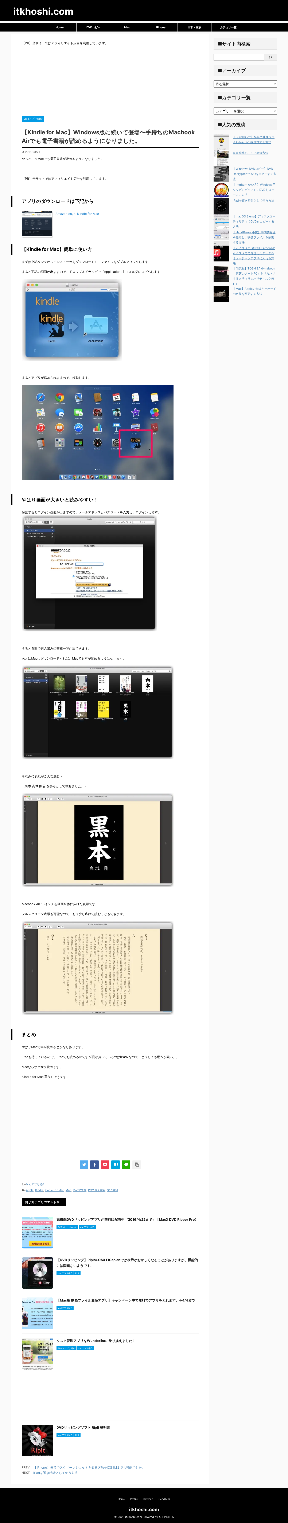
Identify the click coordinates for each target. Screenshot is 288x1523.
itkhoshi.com (43, 11)
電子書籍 (112, 1190)
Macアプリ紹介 (35, 1184)
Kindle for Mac (54, 1190)
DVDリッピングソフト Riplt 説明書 (83, 1427)
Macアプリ (79, 1190)
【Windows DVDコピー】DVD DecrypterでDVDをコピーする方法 (254, 174)
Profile (134, 1499)
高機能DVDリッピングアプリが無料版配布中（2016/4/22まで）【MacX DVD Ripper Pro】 (127, 1219)
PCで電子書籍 (96, 1190)
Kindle (39, 1190)
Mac (127, 27)
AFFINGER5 (166, 1517)
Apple (30, 1190)
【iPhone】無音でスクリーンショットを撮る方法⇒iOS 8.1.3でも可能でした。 (89, 1467)
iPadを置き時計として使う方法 (55, 1473)
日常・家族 (194, 27)
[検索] (270, 57)
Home (60, 27)
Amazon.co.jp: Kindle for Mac (77, 214)
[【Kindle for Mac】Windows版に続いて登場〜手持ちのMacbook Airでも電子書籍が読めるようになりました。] (115, 1164)
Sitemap (148, 1499)
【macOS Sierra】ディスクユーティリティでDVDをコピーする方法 (254, 221)
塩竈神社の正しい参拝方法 (250, 153)
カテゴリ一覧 (228, 27)
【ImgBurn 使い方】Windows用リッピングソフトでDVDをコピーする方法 (254, 190)
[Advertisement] (110, 79)
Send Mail (164, 1499)
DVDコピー (93, 27)
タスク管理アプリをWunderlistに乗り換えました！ (96, 1341)
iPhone (161, 27)
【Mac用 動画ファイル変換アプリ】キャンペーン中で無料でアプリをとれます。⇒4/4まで (126, 1300)
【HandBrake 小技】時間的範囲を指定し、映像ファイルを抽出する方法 (254, 237)
